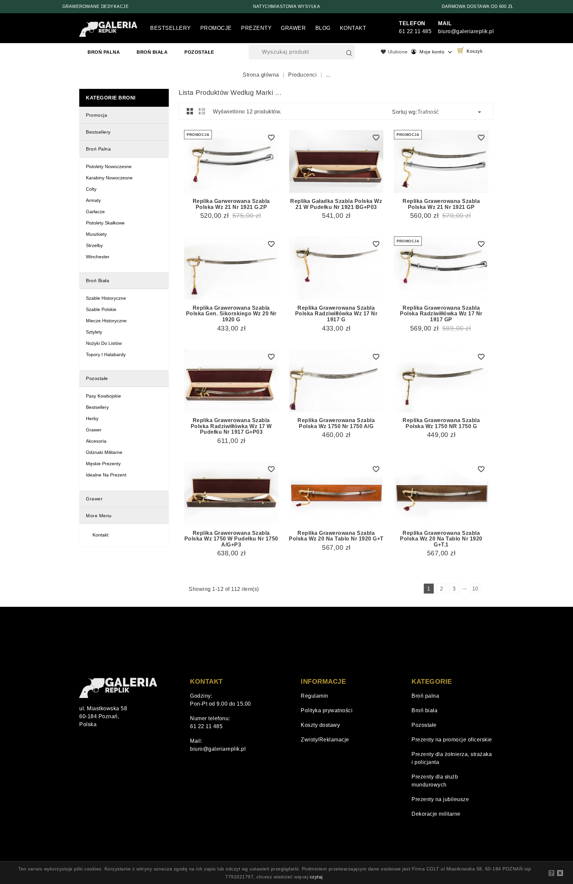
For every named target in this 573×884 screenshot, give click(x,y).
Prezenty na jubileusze (440, 799)
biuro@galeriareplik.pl (218, 749)
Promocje (216, 28)
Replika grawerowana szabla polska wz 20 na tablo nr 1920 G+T (336, 536)
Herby (92, 418)
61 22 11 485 (206, 726)
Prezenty (256, 28)
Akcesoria (96, 441)
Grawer (293, 28)
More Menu (99, 515)
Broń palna (104, 52)
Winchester (97, 256)
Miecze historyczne (106, 320)
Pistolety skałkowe (105, 223)
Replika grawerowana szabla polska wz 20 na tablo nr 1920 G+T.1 (441, 538)
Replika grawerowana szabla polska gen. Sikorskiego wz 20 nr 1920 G (231, 313)
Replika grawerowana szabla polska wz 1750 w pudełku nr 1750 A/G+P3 (231, 538)
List (202, 111)
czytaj (316, 876)
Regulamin (314, 696)
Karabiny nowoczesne (109, 177)
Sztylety (94, 332)
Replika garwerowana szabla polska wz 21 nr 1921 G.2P (231, 204)
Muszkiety (96, 234)
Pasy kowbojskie (103, 396)
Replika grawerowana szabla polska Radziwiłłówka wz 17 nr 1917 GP (441, 313)
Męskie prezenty (103, 463)
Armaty (93, 200)
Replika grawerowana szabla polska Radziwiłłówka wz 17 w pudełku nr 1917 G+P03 (231, 426)
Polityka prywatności (326, 710)
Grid (190, 111)
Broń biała (152, 52)
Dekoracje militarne (436, 814)
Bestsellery (170, 28)
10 (475, 589)
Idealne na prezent (106, 475)
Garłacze (95, 211)
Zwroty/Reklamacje (325, 739)
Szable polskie (101, 309)
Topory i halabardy (106, 354)
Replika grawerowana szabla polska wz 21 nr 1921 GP (441, 204)
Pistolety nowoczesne (109, 166)
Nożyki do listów (104, 343)
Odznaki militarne (104, 452)
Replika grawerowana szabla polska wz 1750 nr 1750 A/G (336, 423)
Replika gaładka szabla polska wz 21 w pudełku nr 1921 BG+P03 (336, 204)
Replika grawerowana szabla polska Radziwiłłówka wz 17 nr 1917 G (336, 313)
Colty (91, 189)
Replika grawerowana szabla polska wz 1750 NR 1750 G (441, 423)
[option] (95, 6)
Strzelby (94, 245)
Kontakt (353, 28)
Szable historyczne (106, 298)
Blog (323, 28)
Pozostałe (199, 52)
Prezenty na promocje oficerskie (452, 739)
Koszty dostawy (320, 725)
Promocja (96, 115)
